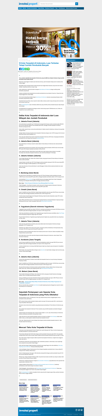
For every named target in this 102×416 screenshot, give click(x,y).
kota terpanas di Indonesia (46, 268)
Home (20, 8)
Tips (56, 8)
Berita (24, 8)
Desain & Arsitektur (32, 8)
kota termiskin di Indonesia (43, 360)
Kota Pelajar (61, 213)
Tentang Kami (69, 414)
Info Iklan (81, 414)
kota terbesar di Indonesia (44, 89)
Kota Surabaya (54, 316)
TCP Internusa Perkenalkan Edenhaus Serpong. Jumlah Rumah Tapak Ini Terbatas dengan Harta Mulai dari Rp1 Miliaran (75, 82)
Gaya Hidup (41, 8)
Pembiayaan (62, 8)
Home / (20, 59)
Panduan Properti (49, 8)
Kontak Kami (75, 414)
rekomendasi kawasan (32, 379)
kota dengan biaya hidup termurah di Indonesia (46, 368)
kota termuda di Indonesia (46, 201)
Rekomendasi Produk (71, 8)
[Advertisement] (51, 18)
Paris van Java (29, 179)
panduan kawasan (23, 379)
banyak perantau (40, 138)
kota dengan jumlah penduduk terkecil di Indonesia (43, 364)
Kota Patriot (35, 285)
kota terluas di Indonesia (41, 97)
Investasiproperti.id (25, 104)
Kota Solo (43, 249)
